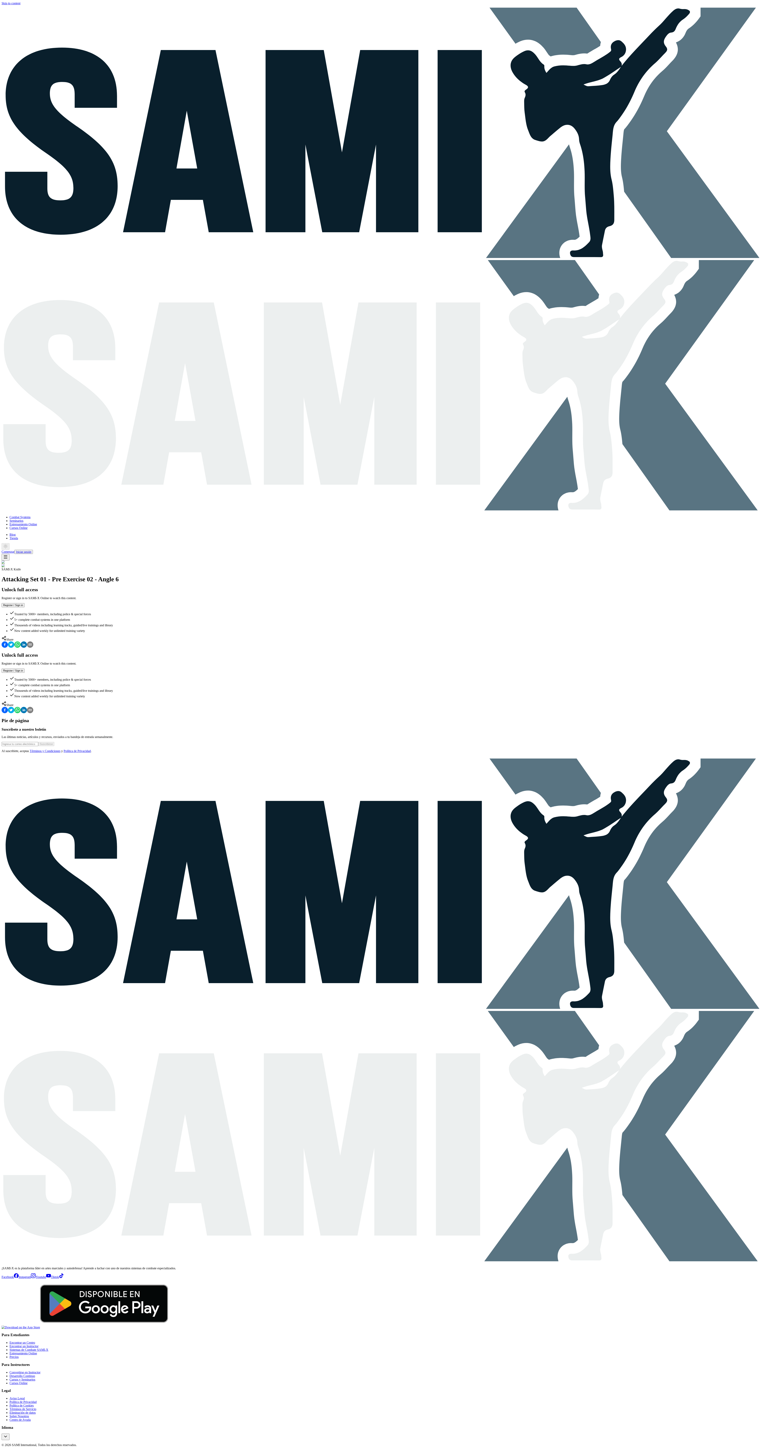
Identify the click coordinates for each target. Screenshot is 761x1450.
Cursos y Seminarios (22, 1379)
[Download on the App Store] (21, 1327)
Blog (13, 534)
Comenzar (8, 551)
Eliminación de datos (23, 1412)
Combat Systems (20, 517)
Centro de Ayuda (20, 1419)
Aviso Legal (17, 1398)
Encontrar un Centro (22, 1342)
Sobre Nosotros (19, 1416)
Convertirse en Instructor (25, 1372)
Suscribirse (46, 744)
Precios (14, 1357)
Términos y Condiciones (45, 751)
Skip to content (11, 3)
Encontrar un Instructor (24, 1346)
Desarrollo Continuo (22, 1376)
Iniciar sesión (23, 551)
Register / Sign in (13, 605)
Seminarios (16, 520)
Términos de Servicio (23, 1409)
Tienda (14, 538)
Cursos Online (19, 528)
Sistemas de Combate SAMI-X (29, 1349)
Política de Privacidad (77, 751)
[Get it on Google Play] (104, 1327)
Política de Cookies (22, 1405)
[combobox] (6, 1437)
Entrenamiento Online (23, 524)
